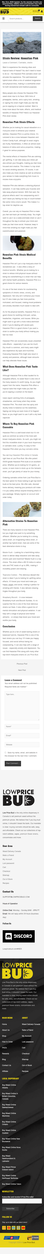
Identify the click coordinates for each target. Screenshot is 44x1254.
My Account (7, 859)
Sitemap (6, 875)
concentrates (26, 1005)
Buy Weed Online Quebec (9, 1132)
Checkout (6, 871)
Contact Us (6, 1065)
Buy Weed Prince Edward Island (9, 1168)
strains (29, 63)
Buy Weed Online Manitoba (9, 1115)
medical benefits (9, 270)
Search (37, 18)
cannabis (29, 449)
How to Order (7, 1042)
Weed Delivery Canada (12, 851)
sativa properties (26, 147)
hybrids (13, 635)
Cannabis (22, 63)
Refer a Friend (8, 855)
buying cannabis (15, 827)
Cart (4, 867)
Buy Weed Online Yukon (11, 1184)
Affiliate (5, 1071)
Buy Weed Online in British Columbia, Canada (10, 1096)
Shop (4, 1036)
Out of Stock (7, 879)
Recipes (6, 883)
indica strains (16, 202)
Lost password (8, 863)
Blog (4, 1060)
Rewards (5, 1054)
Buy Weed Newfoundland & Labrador (8, 1158)
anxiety (28, 293)
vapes (30, 1002)
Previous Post (22, 664)
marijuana (6, 131)
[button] (3, 18)
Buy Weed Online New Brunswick (11, 1140)
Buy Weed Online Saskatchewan (9, 1106)
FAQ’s (4, 1048)
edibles (24, 1002)
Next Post (22, 670)
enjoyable (17, 180)
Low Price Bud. (29, 1243)
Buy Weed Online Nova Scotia (11, 1149)
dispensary (37, 443)
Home (4, 1024)
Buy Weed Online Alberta (9, 1086)
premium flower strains (29, 834)
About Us (6, 1030)
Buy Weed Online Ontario (9, 1123)
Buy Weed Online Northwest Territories (10, 1177)
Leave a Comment (10, 63)
